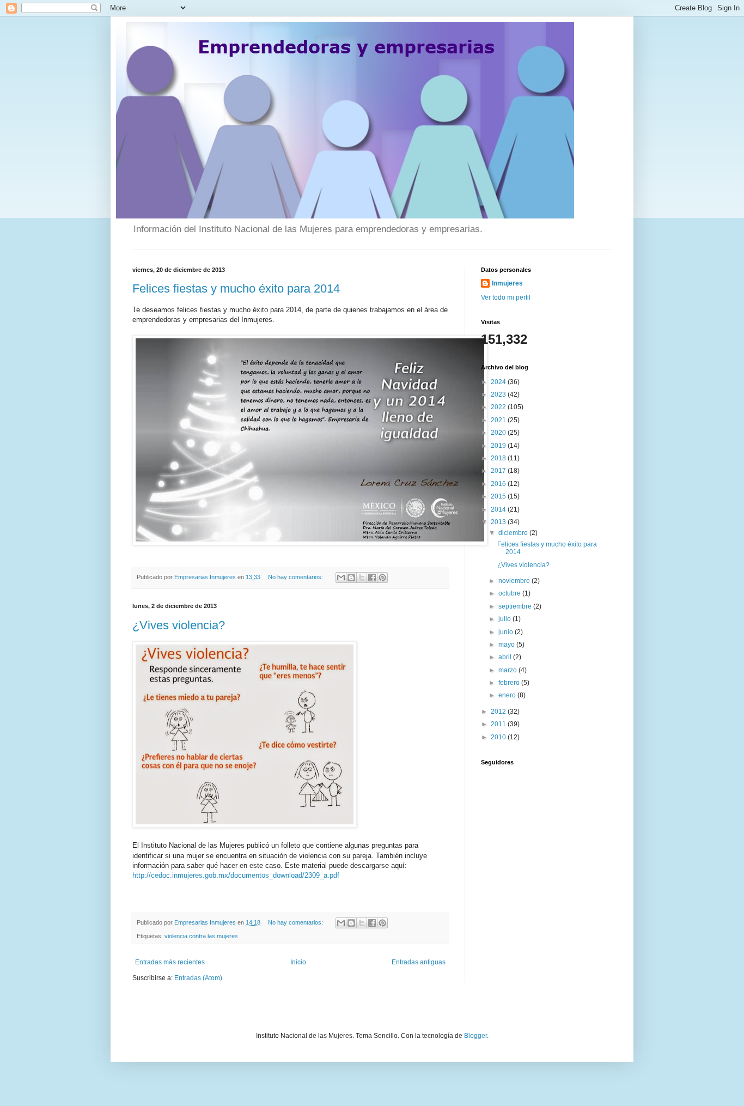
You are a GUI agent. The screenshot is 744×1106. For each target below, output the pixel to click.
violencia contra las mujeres (201, 936)
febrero (509, 682)
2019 (499, 445)
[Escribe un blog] (351, 577)
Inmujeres (507, 283)
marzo (508, 670)
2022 (499, 407)
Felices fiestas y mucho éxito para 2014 (236, 288)
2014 (499, 509)
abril (505, 657)
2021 (499, 420)
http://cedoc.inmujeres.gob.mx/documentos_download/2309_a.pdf (235, 875)
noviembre (515, 581)
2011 (499, 724)
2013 (499, 522)
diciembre (513, 533)
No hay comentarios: (296, 577)
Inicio (298, 962)
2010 (499, 737)
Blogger (475, 1036)
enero (507, 695)
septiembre (515, 606)
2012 (499, 711)
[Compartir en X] (361, 577)
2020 (499, 432)
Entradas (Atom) (198, 978)
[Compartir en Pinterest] (382, 577)
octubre (510, 593)
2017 (499, 471)
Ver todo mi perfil (505, 297)
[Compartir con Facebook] (372, 577)
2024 (499, 382)
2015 (499, 496)
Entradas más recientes (170, 962)
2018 (499, 458)
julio (505, 619)
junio (506, 632)
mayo (507, 644)
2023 (499, 394)
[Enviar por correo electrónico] (341, 577)
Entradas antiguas (419, 962)
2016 (499, 484)
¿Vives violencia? (178, 625)
